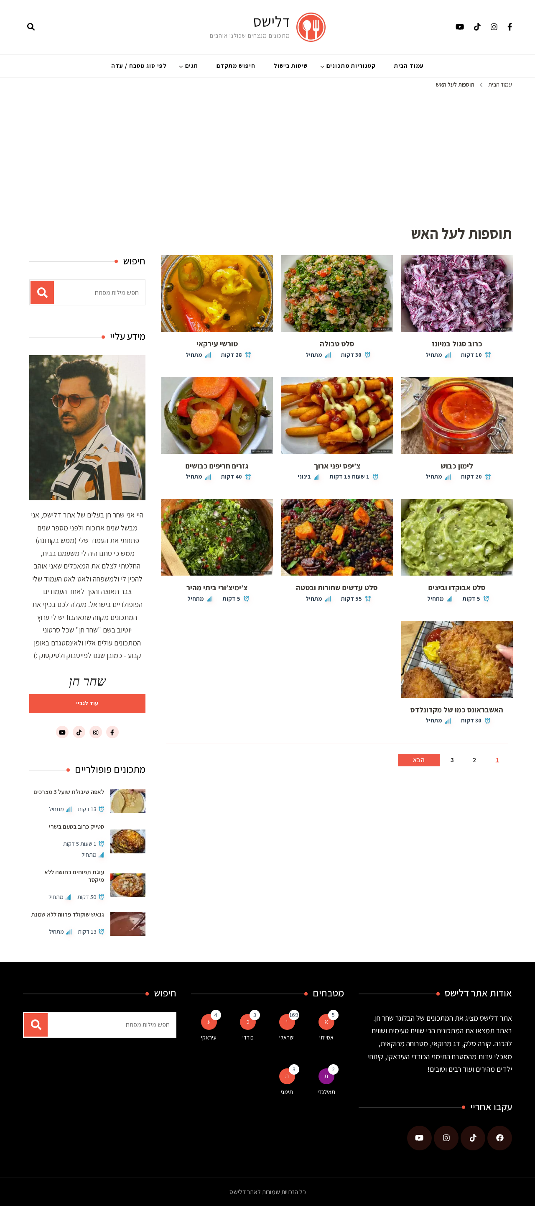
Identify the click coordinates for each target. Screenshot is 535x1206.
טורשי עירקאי (217, 343)
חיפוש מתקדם (236, 65)
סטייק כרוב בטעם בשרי (76, 826)
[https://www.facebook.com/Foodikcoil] (499, 1138)
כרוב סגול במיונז (457, 343)
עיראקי (209, 1037)
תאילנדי (326, 1092)
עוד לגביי (87, 703)
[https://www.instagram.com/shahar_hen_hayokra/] (446, 1138)
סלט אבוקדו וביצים (457, 587)
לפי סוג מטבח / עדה (139, 65)
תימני (287, 1092)
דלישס (271, 21)
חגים (191, 65)
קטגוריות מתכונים (351, 65)
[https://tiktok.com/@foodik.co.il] (473, 1138)
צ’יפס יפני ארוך (337, 466)
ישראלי (287, 1037)
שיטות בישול (291, 65)
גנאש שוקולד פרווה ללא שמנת (67, 914)
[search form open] (31, 27)
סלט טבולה (337, 343)
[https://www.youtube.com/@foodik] (419, 1138)
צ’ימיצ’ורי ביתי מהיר (216, 587)
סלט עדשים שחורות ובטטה (337, 587)
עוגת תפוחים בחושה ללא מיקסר (74, 875)
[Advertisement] (267, 152)
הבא (419, 759)
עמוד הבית (409, 65)
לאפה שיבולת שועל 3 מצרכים (68, 792)
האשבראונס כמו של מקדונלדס (456, 709)
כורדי (248, 1037)
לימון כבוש (457, 466)
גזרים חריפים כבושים (217, 466)
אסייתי (326, 1037)
